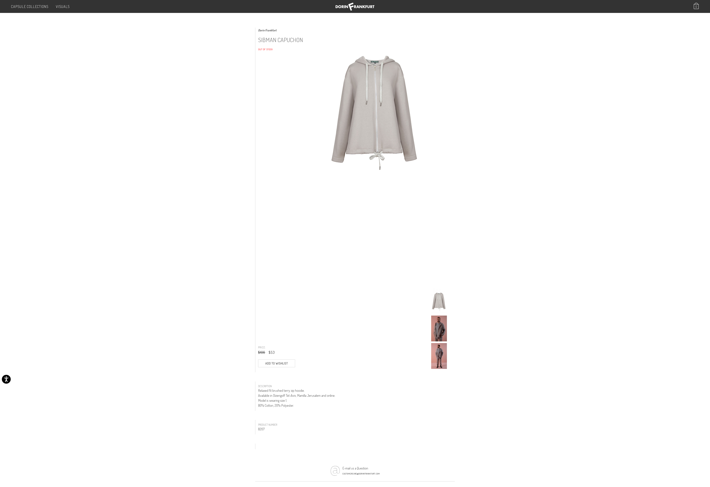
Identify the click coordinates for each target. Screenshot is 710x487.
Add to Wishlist (276, 363)
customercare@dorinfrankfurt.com (361, 474)
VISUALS (63, 6)
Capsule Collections (29, 6)
